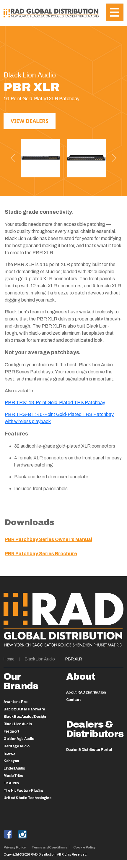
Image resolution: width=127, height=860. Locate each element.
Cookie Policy (84, 847)
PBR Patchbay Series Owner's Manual (48, 539)
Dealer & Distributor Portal (89, 750)
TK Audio (11, 783)
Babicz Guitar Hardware (24, 709)
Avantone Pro (15, 702)
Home (9, 659)
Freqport (11, 731)
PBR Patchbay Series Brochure (41, 553)
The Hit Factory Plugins (23, 790)
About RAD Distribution (86, 692)
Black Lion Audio (40, 659)
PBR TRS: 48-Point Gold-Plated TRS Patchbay (55, 402)
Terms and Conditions (49, 847)
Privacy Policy (15, 847)
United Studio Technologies (27, 798)
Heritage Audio (17, 746)
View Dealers (29, 120)
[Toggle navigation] (114, 12)
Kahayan (11, 761)
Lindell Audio (14, 768)
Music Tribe (13, 776)
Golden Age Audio (19, 739)
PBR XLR (73, 659)
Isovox (9, 754)
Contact (73, 700)
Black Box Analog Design (25, 717)
